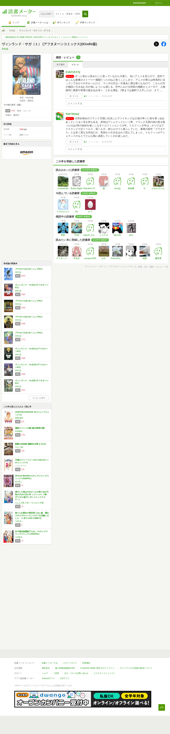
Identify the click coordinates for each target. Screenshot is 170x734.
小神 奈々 (19, 521)
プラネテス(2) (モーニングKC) (28, 317)
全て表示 (61, 64)
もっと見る (40, 398)
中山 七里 (19, 447)
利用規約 (86, 663)
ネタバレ (75, 64)
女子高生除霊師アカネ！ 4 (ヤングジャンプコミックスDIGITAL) (31, 532)
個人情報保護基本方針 (65, 668)
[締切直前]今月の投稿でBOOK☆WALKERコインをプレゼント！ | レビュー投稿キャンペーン (46, 37)
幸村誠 (12, 30)
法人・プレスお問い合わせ (76, 673)
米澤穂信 (18, 431)
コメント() (93, 96)
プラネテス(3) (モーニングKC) (28, 333)
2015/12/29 (107, 142)
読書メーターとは (50, 663)
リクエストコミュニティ (105, 673)
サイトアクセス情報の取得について (136, 668)
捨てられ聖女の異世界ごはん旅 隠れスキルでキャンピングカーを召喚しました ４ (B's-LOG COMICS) (32, 515)
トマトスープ (20, 466)
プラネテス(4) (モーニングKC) (28, 301)
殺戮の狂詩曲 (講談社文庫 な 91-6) (30, 444)
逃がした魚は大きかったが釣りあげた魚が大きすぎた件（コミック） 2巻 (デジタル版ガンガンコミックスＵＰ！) (32, 496)
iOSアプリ (65, 678)
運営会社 (46, 668)
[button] (85, 14)
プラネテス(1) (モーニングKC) (28, 269)
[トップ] (3, 31)
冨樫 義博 (19, 418)
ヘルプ (45, 673)
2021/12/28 (107, 96)
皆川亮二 (18, 482)
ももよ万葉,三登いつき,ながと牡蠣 (29, 503)
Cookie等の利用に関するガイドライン (97, 668)
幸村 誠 (18, 272)
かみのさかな (73, 71)
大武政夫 (18, 537)
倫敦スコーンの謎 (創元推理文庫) (30, 428)
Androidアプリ (48, 678)
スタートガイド (70, 663)
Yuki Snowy (72, 113)
